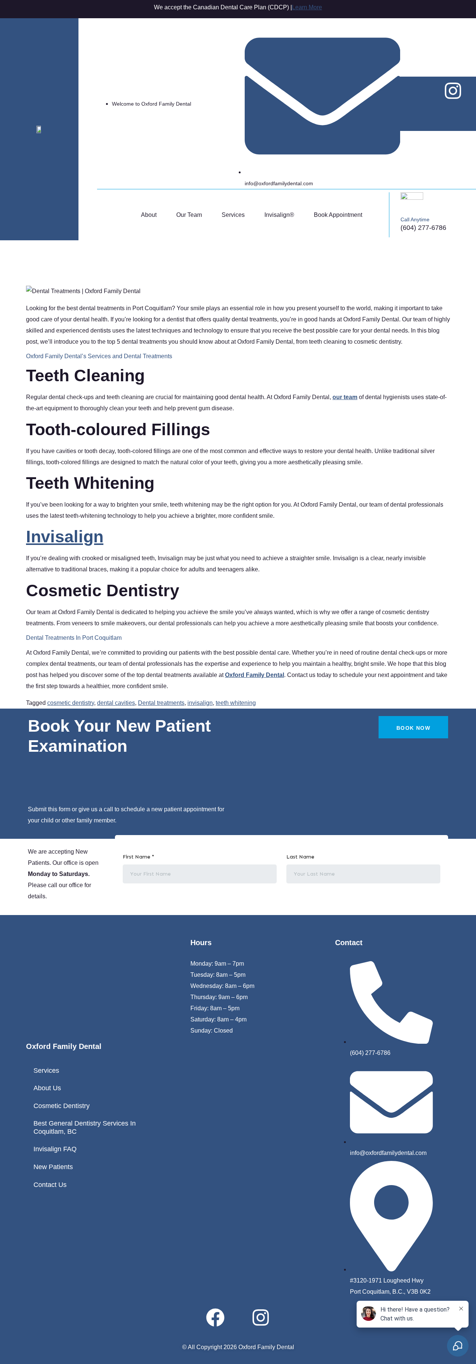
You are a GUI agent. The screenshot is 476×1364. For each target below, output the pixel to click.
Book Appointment (338, 215)
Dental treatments (161, 703)
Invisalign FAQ (55, 1149)
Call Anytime (415, 219)
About (149, 215)
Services (233, 215)
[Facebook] (215, 1317)
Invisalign (64, 536)
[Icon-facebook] (423, 90)
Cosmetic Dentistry (61, 1106)
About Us (47, 1088)
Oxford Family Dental (254, 675)
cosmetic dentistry (70, 703)
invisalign (200, 703)
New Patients (53, 1167)
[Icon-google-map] (438, 113)
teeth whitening (236, 703)
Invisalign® (279, 215)
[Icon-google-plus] (238, 1317)
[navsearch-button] (381, 214)
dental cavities (116, 703)
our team (344, 397)
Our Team (189, 215)
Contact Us (50, 1184)
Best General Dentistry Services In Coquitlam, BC (84, 1127)
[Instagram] (453, 90)
